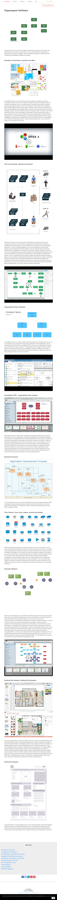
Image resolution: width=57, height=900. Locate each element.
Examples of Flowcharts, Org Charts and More (19, 60)
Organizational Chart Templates (14, 307)
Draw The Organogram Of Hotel (8, 862)
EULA (30, 892)
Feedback (26, 892)
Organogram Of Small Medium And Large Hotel (12, 856)
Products (15, 1)
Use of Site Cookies (50, 896)
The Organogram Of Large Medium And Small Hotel (13, 854)
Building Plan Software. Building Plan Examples (20, 680)
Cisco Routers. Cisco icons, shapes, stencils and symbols (23, 512)
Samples (30, 1)
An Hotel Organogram (6, 866)
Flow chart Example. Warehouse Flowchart (18, 164)
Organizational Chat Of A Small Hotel (9, 860)
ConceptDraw (6, 1)
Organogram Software (16, 10)
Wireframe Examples (11, 762)
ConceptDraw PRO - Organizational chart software (21, 395)
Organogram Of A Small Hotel (8, 849)
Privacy (33, 892)
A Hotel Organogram (5, 864)
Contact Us (21, 892)
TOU (37, 892)
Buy (36, 1)
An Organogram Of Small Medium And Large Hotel (12, 858)
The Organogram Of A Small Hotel (9, 852)
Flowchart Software (10, 569)
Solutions (22, 1)
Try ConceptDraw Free (47, 5)
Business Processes (11, 457)
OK (53, 898)
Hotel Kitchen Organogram (7, 869)
